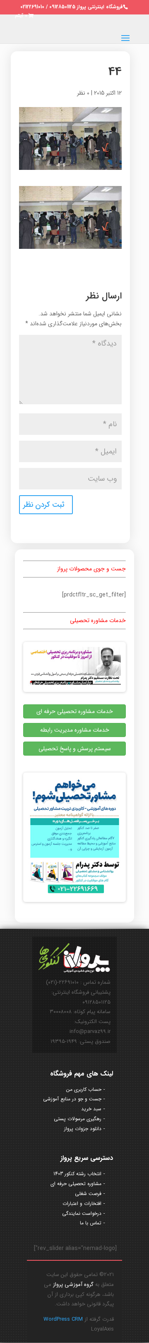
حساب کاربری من (83, 1089)
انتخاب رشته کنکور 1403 (77, 1174)
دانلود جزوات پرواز (82, 1129)
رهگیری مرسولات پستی (77, 1119)
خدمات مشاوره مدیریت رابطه (74, 730)
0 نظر (83, 93)
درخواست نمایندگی (81, 1213)
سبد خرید (91, 1109)
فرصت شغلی (88, 1193)
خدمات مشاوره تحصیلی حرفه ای (74, 711)
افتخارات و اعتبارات (81, 1203)
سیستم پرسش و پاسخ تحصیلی (74, 748)
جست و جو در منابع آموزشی (72, 1099)
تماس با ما (90, 1223)
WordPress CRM (63, 1319)
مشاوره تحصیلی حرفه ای (75, 1184)
